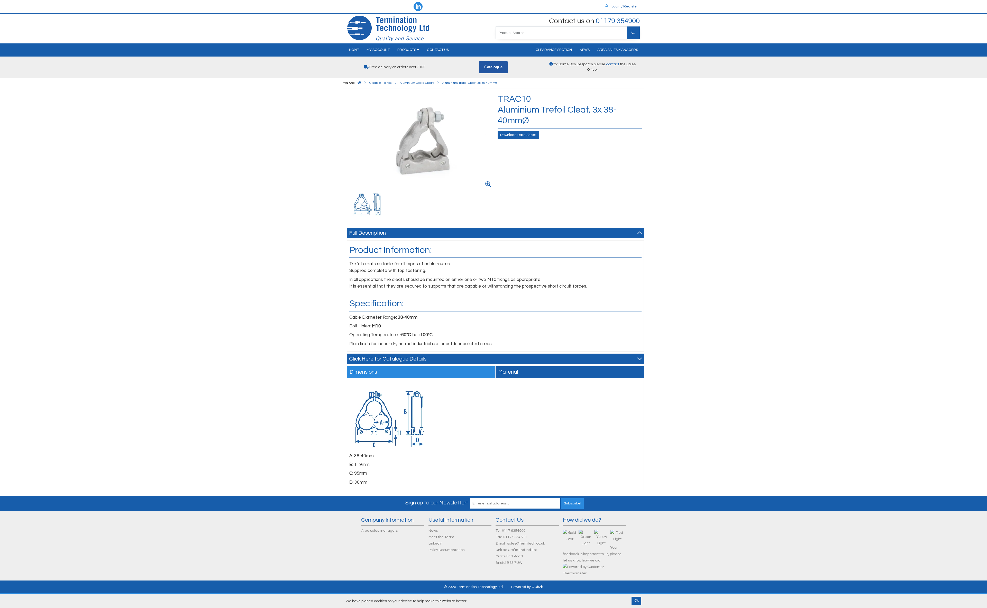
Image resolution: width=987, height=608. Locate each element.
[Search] (633, 32)
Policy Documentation (446, 550)
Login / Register (624, 6)
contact (612, 64)
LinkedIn (435, 543)
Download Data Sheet (518, 135)
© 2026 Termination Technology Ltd (473, 587)
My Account (378, 50)
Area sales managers (617, 50)
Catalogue (493, 67)
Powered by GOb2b (527, 587)
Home (354, 50)
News (585, 50)
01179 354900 (618, 21)
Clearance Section (554, 50)
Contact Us (438, 50)
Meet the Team (441, 537)
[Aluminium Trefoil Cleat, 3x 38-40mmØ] (421, 142)
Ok (636, 600)
